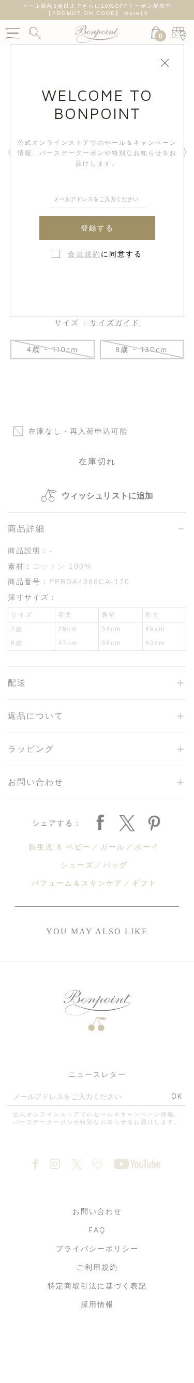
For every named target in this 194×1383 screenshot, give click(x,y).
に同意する (105, 254)
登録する (97, 228)
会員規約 (84, 254)
